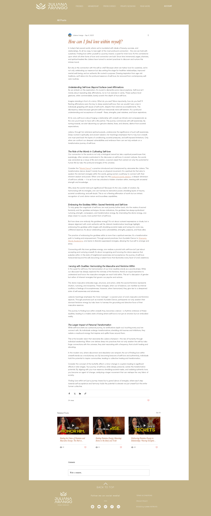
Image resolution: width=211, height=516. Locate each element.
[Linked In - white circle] (118, 506)
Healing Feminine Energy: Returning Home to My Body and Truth (108, 439)
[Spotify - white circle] (92, 506)
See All (158, 413)
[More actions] (148, 35)
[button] (79, 6)
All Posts (61, 20)
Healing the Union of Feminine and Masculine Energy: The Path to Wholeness (72, 439)
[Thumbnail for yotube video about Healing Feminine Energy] (109, 425)
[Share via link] (85, 393)
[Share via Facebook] (69, 393)
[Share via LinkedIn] (80, 393)
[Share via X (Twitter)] (75, 393)
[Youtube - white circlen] (99, 506)
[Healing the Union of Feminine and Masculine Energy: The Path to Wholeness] (73, 425)
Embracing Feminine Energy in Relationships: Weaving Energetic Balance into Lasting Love (142, 439)
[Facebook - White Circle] (112, 506)
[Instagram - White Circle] (105, 506)
